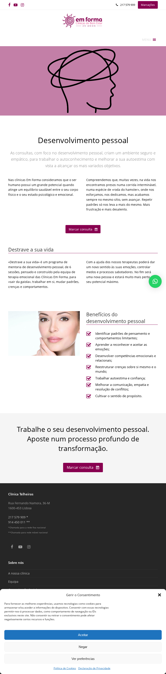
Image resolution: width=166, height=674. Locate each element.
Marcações (148, 5)
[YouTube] (16, 4)
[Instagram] (22, 4)
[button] (159, 595)
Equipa (13, 581)
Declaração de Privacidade (94, 668)
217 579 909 (127, 5)
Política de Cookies (65, 668)
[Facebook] (9, 4)
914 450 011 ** (19, 522)
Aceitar (83, 635)
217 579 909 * (18, 517)
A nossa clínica (19, 573)
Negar (83, 647)
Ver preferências (83, 659)
